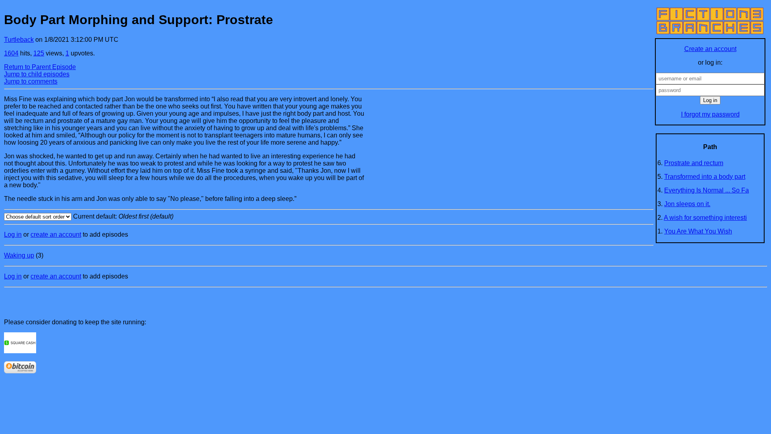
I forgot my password (710, 114)
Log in (13, 234)
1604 (11, 53)
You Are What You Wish (698, 231)
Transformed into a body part (704, 176)
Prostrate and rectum (693, 163)
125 (38, 53)
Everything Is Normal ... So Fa (706, 190)
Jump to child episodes (36, 74)
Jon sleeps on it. (687, 204)
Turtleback (19, 39)
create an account (56, 234)
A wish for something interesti (705, 217)
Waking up (19, 255)
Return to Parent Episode (40, 66)
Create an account (710, 48)
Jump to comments (30, 81)
